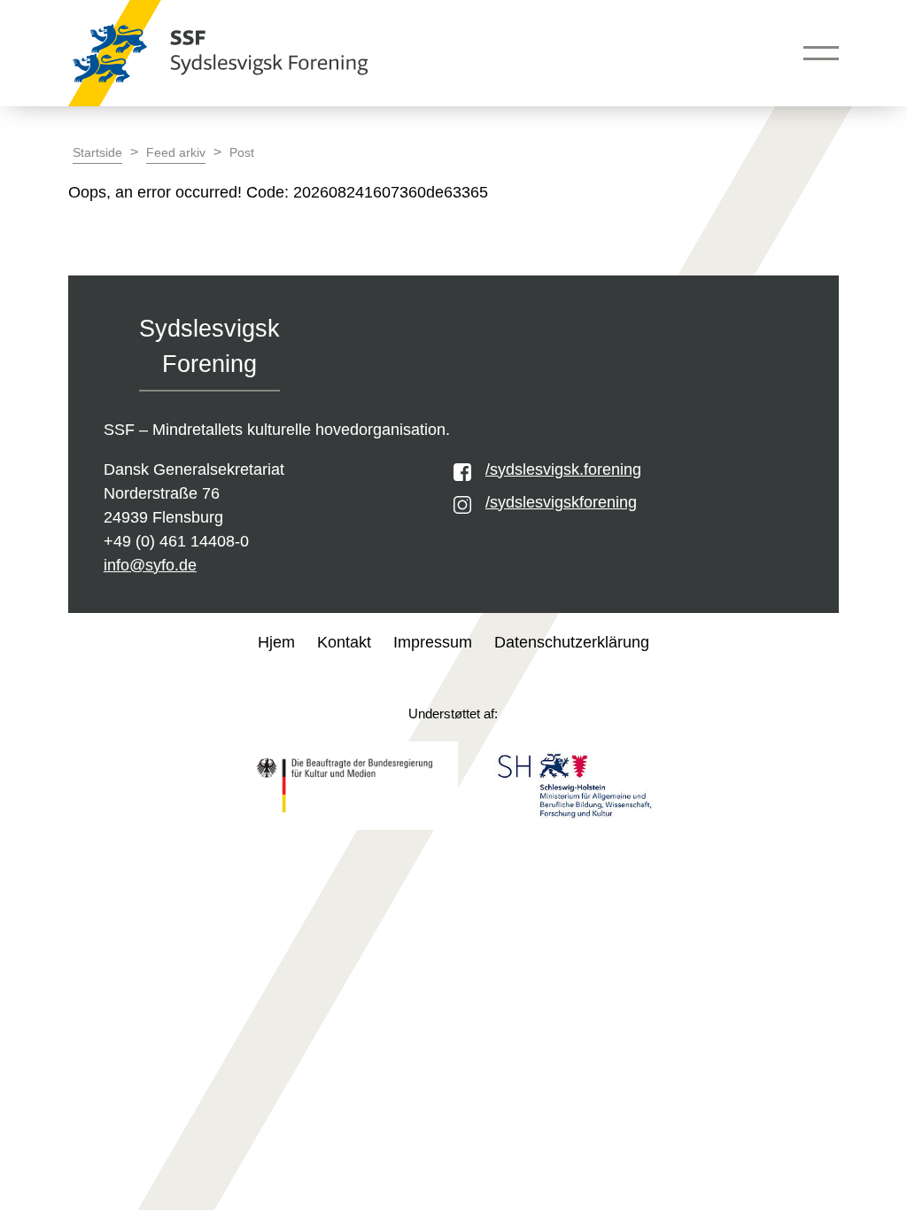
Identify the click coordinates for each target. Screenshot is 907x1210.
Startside (97, 152)
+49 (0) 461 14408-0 (176, 541)
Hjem (276, 642)
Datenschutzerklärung (571, 642)
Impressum (432, 642)
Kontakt (344, 642)
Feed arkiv (175, 152)
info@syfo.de (150, 565)
